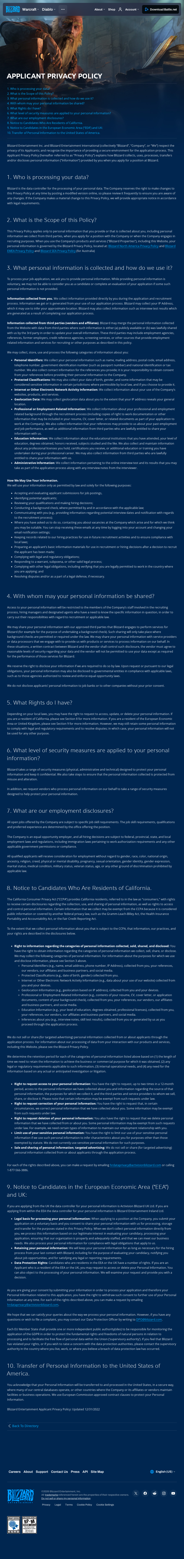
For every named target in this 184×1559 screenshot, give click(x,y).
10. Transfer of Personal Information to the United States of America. (53, 133)
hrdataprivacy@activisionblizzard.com (135, 1165)
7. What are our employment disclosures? (35, 118)
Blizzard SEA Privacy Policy (58, 251)
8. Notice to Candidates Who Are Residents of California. (45, 123)
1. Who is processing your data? (28, 89)
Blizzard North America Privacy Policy (133, 246)
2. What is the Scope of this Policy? (30, 94)
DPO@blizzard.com (149, 1319)
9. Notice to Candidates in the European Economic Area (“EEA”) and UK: (55, 128)
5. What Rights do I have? (24, 108)
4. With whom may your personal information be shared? (45, 103)
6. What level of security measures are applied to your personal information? (59, 113)
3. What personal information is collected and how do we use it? (50, 98)
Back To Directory (25, 1426)
